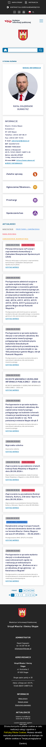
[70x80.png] (23, 35)
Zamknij (23, 743)
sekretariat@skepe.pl (20, 141)
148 (33, 595)
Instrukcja (33, 2)
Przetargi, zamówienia (28, 229)
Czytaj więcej (12, 267)
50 (29, 591)
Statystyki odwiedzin (23, 705)
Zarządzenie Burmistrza (15, 239)
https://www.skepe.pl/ (25, 160)
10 (20, 591)
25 (25, 591)
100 (32, 591)
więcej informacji (32, 68)
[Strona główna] (5, 50)
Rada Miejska (9, 234)
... (24, 595)
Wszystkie (8, 229)
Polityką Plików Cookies (15, 732)
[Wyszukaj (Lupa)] (40, 50)
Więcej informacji (13, 163)
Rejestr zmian (23, 702)
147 (28, 595)
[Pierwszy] (10, 595)
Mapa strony (17, 2)
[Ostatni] (36, 595)
